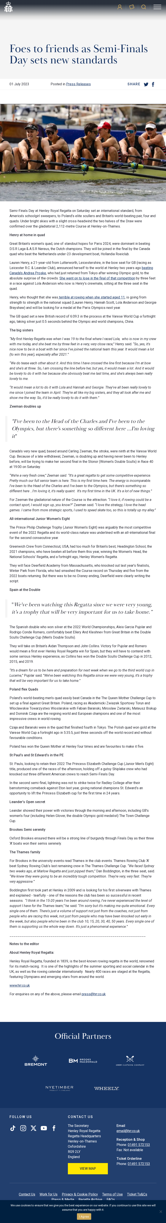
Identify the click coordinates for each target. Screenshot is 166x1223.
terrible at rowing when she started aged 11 (91, 297)
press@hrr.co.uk (94, 994)
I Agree (84, 1216)
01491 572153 (139, 1145)
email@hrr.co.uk (128, 1131)
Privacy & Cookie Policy (80, 1194)
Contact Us (27, 1194)
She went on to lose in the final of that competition (97, 278)
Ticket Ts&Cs (137, 1194)
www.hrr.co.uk (20, 985)
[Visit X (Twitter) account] (33, 1128)
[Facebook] (153, 84)
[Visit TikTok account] (14, 1128)
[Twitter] (146, 84)
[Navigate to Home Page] (8, 7)
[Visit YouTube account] (44, 1128)
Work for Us (48, 1194)
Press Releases (78, 84)
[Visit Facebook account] (53, 1128)
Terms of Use (112, 1194)
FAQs (111, 1199)
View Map (88, 1169)
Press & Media (62, 1199)
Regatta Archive (90, 1199)
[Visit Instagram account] (23, 1128)
